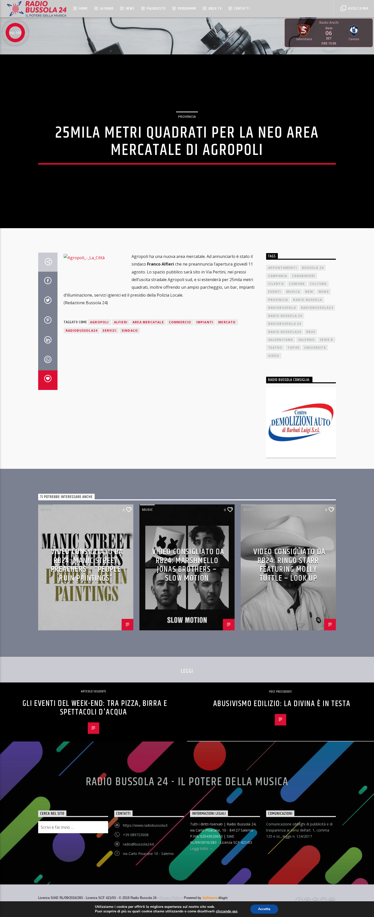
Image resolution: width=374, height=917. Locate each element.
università (315, 347)
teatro (275, 347)
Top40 (293, 347)
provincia (278, 300)
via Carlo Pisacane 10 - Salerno (148, 853)
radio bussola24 (284, 332)
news (324, 291)
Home (83, 8)
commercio (180, 322)
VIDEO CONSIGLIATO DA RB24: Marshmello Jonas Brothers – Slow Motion (188, 565)
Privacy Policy (170, 898)
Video (273, 356)
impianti (204, 322)
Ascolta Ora (357, 8)
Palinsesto (156, 8)
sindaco (130, 330)
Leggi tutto (199, 848)
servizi (109, 330)
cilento (276, 284)
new (309, 291)
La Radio (106, 8)
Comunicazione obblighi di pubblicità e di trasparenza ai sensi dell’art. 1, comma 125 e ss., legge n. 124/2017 (299, 830)
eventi (274, 291)
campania (277, 276)
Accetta (264, 909)
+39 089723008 (136, 834)
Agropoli (99, 322)
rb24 (310, 332)
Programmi (187, 8)
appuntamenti (282, 268)
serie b (326, 340)
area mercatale (148, 322)
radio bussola (307, 300)
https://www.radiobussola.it (145, 825)
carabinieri (303, 276)
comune (297, 284)
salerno (306, 340)
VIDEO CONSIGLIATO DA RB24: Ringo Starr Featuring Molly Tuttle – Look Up (289, 565)
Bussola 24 (313, 268)
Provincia (187, 116)
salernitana (280, 340)
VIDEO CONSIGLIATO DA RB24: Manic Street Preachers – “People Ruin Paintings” (87, 565)
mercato (227, 322)
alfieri (120, 322)
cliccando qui (226, 911)
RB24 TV (215, 8)
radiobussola (282, 307)
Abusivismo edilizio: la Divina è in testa (282, 703)
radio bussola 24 (285, 316)
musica (293, 291)
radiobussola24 (82, 330)
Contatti (242, 8)
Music (46, 509)
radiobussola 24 (284, 324)
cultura (318, 284)
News (130, 8)
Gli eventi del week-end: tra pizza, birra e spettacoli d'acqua (94, 708)
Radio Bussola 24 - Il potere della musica (187, 782)
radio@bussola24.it (138, 844)
